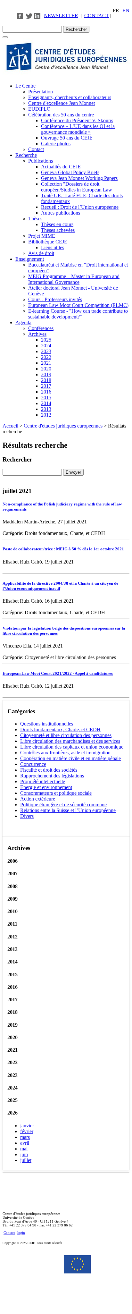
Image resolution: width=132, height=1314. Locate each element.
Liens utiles (52, 247)
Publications (40, 161)
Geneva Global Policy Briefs (70, 172)
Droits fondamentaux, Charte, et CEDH (60, 729)
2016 (46, 391)
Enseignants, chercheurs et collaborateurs (69, 97)
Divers (27, 816)
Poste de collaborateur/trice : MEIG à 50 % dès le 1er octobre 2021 (63, 549)
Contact (36, 149)
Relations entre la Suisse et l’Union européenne (68, 810)
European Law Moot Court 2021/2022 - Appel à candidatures (58, 673)
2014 (46, 403)
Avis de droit (41, 253)
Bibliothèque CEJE (47, 241)
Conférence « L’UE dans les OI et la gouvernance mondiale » (78, 129)
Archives (37, 334)
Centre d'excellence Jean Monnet (61, 103)
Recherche (26, 155)
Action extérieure (37, 798)
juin (24, 1154)
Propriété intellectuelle (42, 781)
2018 (46, 380)
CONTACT (96, 15)
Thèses (35, 218)
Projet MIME (41, 236)
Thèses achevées (58, 230)
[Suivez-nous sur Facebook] (20, 15)
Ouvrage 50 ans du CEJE (67, 137)
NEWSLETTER (61, 15)
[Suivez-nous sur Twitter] (29, 15)
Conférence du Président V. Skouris (77, 120)
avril (24, 1143)
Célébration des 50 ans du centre (61, 114)
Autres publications (60, 213)
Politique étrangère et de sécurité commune (63, 804)
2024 (46, 345)
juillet (25, 1160)
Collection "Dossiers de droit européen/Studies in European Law (76, 186)
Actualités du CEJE (61, 166)
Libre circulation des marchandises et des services (70, 741)
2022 (46, 357)
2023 (46, 351)
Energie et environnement (46, 787)
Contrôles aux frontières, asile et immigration (65, 752)
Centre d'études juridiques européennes (63, 425)
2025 (46, 340)
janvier (27, 1125)
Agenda (23, 322)
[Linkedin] (37, 15)
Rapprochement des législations (52, 775)
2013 (46, 409)
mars (25, 1137)
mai (24, 1148)
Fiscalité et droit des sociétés (48, 770)
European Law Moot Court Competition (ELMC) (78, 305)
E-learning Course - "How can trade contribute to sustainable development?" (78, 313)
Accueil (10, 425)
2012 (46, 415)
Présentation (40, 91)
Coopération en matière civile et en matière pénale (70, 758)
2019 (46, 374)
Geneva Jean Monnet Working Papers (79, 178)
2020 (46, 368)
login (21, 1232)
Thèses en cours (57, 224)
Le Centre (25, 86)
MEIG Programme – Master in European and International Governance (74, 279)
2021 (46, 363)
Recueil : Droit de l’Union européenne (80, 207)
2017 (46, 386)
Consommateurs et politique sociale (56, 793)
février (26, 1131)
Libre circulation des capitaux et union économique (71, 747)
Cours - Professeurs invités (55, 299)
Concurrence (33, 764)
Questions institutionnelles (46, 723)
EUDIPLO (39, 109)
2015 (46, 397)
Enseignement (29, 259)
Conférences (41, 328)
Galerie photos (55, 143)
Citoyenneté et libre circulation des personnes (65, 735)
